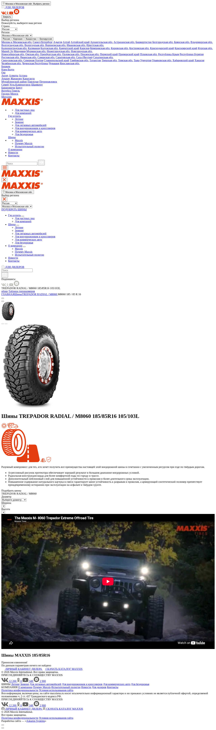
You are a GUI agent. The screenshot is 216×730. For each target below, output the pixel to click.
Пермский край (109, 54)
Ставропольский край (56, 60)
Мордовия (20, 51)
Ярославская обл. (70, 63)
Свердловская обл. (12, 60)
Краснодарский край (162, 48)
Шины (12, 137)
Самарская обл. (46, 57)
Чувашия (54, 63)
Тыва (137, 60)
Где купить (14, 116)
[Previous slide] (2, 323)
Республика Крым (168, 54)
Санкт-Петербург (43, 42)
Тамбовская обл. (79, 60)
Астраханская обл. (124, 42)
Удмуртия (145, 60)
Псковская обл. (148, 54)
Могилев (6, 96)
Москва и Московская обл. (16, 42)
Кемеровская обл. (100, 48)
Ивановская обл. (76, 45)
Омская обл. (32, 54)
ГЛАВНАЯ (7, 294)
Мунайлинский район (14, 81)
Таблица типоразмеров (21, 291)
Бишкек (5, 66)
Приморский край (128, 54)
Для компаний (23, 113)
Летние (19, 119)
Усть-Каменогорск (20, 84)
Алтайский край (80, 42)
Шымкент (37, 84)
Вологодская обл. (34, 45)
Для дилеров (99, 687)
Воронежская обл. (55, 45)
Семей (5, 84)
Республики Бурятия (192, 54)
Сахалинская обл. (103, 57)
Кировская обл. (120, 48)
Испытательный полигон (29, 146)
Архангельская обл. (101, 42)
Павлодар (33, 81)
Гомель (16, 90)
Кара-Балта (7, 69)
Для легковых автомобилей (30, 125)
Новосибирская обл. (13, 54)
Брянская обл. (182, 42)
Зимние (19, 122)
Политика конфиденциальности (19, 690)
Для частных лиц (25, 110)
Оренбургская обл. (50, 54)
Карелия (84, 48)
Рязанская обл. (28, 57)
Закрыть (7, 17)
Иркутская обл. (95, 45)
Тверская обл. (109, 60)
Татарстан (95, 60)
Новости (13, 152)
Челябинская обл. (11, 63)
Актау (4, 75)
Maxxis (19, 140)
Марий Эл (7, 51)
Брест (19, 87)
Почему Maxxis (23, 143)
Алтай (66, 42)
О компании (15, 149)
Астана (23, 75)
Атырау (5, 78)
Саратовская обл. (65, 57)
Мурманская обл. (36, 51)
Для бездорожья (24, 134)
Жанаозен (16, 78)
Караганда (29, 78)
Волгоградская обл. (12, 45)
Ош (3, 72)
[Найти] (41, 162)
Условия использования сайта (56, 690)
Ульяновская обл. (162, 60)
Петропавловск (48, 81)
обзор (4, 291)
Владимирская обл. (202, 42)
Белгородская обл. (162, 42)
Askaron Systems (35, 721)
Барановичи (8, 87)
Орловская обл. (71, 54)
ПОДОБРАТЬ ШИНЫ (14, 209)
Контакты (13, 155)
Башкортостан (144, 42)
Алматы (13, 75)
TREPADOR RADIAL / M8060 (40, 294)
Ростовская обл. (10, 57)
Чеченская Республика (35, 63)
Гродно (5, 93)
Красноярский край (186, 48)
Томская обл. (125, 60)
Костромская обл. (139, 48)
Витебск (6, 90)
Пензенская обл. (89, 54)
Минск (14, 93)
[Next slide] (6, 323)
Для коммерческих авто (28, 131)
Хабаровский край (183, 60)
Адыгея (57, 42)
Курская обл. (205, 48)
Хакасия (199, 60)
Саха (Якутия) (84, 57)
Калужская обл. (49, 48)
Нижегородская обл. (58, 51)
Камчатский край (69, 48)
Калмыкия (34, 48)
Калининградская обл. (14, 48)
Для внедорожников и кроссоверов (35, 128)
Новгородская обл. (81, 51)
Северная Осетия (33, 60)
